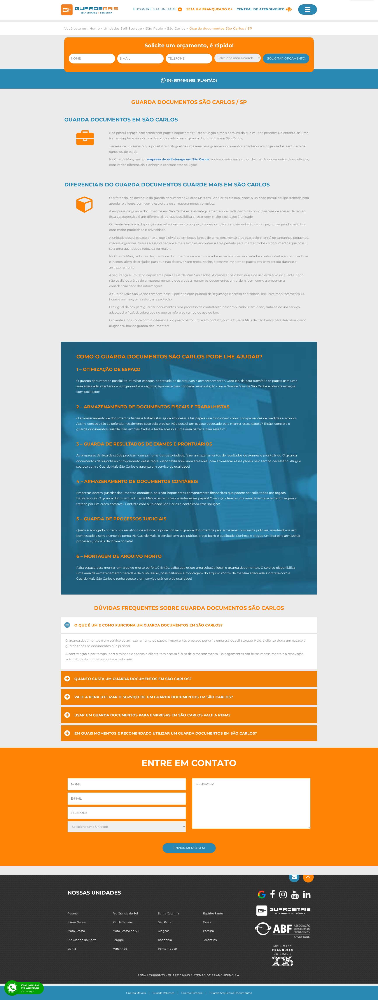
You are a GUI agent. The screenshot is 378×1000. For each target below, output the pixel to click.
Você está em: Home (82, 28)
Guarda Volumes (163, 993)
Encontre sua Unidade (154, 9)
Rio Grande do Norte (82, 940)
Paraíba (208, 931)
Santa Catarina (168, 913)
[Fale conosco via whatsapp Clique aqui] (12, 988)
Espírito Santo (213, 913)
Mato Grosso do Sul (126, 931)
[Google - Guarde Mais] (262, 894)
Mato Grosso (76, 931)
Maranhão (120, 948)
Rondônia (165, 940)
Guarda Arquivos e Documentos (231, 993)
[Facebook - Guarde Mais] (270, 894)
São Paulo (154, 28)
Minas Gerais (77, 922)
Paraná (73, 913)
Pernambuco (167, 948)
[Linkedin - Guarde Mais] (304, 894)
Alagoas (163, 931)
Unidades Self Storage (123, 28)
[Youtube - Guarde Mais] (293, 894)
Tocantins (210, 940)
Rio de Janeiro (123, 922)
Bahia (72, 948)
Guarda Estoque (192, 993)
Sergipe (118, 940)
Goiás (207, 922)
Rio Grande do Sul (125, 913)
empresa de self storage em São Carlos (178, 159)
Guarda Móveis (136, 993)
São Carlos (176, 28)
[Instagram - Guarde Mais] (281, 894)
